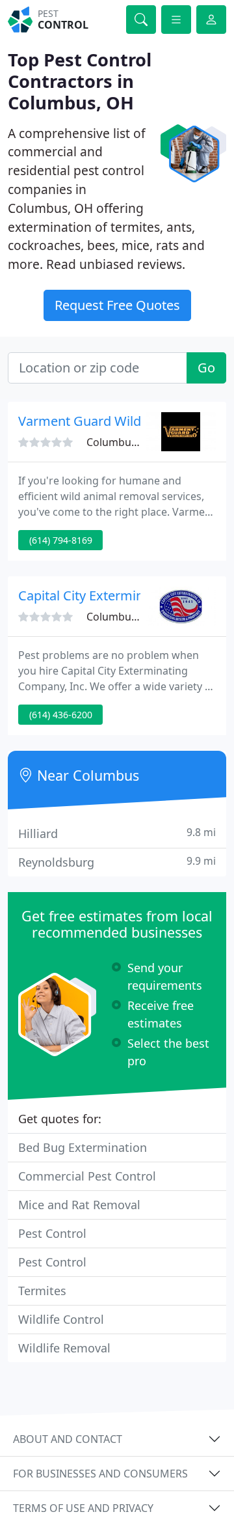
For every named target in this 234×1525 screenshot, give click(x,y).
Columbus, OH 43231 (138, 442)
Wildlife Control (61, 1319)
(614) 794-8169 (60, 540)
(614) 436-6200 (60, 714)
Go (206, 367)
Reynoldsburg (117, 862)
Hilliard (117, 833)
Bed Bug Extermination (82, 1147)
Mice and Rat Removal (79, 1204)
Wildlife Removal (64, 1348)
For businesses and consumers (100, 1473)
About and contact (67, 1439)
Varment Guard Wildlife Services (115, 421)
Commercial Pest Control (87, 1176)
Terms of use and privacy (83, 1508)
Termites (42, 1290)
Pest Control (52, 1233)
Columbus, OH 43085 (138, 616)
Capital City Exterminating (96, 595)
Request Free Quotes (117, 305)
